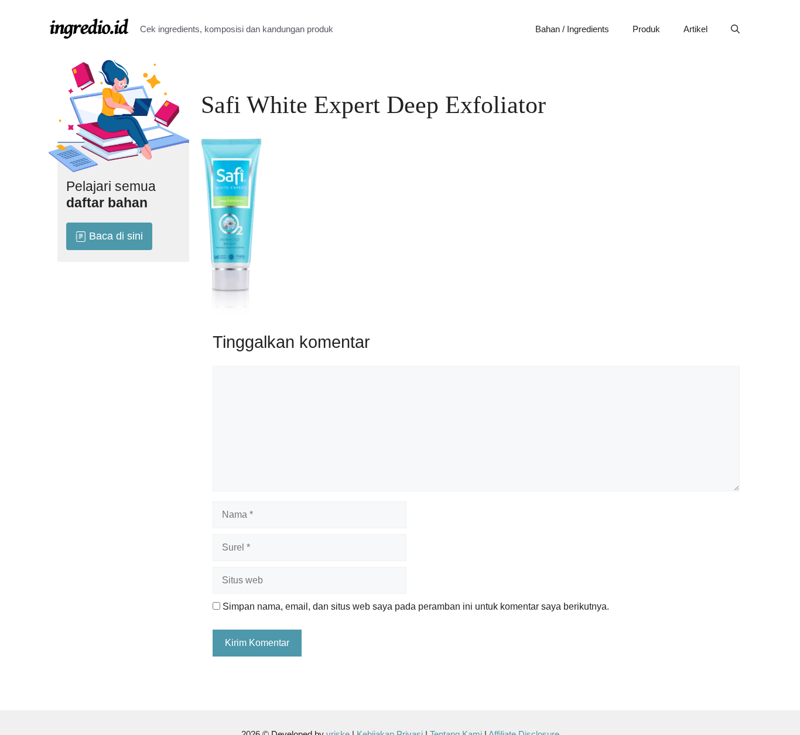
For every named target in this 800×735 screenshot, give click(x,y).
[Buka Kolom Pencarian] (735, 29)
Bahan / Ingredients (572, 29)
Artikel (695, 29)
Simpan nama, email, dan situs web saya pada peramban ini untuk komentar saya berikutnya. (416, 606)
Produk (646, 29)
